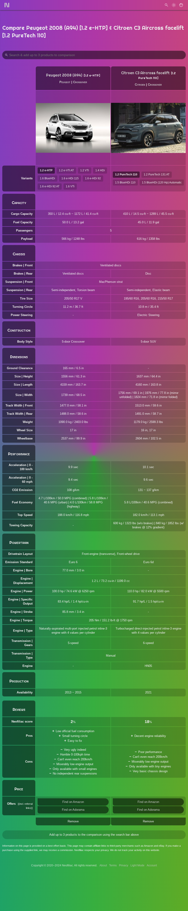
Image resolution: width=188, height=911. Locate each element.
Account (152, 865)
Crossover (80, 82)
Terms (113, 865)
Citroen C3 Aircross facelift (145, 73)
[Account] (181, 5)
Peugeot (64, 82)
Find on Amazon (73, 802)
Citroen (140, 84)
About (103, 865)
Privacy (123, 865)
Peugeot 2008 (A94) (64, 75)
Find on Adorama (73, 809)
